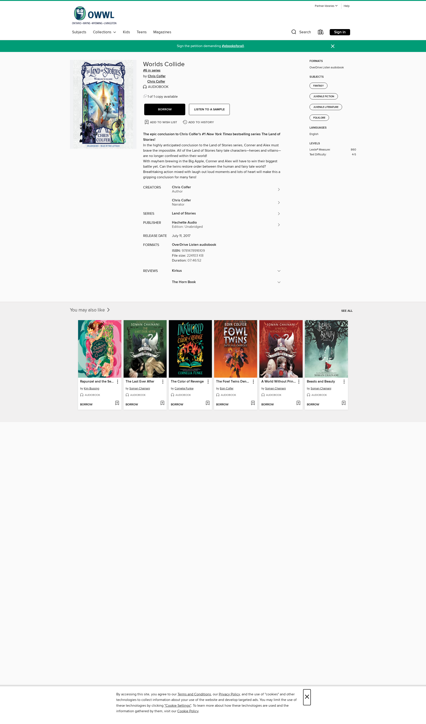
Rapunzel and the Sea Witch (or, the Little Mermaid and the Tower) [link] (97, 382)
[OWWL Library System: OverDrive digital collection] (94, 15)
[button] (326, 6)
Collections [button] (103, 32)
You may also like (88, 310)
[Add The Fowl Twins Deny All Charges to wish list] (253, 403)
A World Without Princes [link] (278, 382)
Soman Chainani (139, 388)
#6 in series (151, 71)
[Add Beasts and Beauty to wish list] (343, 403)
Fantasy (318, 85)
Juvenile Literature (325, 107)
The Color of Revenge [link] (187, 382)
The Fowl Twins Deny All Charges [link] (233, 382)
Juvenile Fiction (323, 96)
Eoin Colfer (226, 388)
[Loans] (320, 33)
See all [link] (347, 311)
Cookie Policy (187, 711)
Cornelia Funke (184, 388)
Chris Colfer (157, 76)
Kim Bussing (91, 388)
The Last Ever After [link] (140, 382)
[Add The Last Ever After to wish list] (162, 403)
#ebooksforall (233, 46)
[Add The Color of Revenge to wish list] (207, 403)
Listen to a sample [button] (209, 109)
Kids (126, 32)
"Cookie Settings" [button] (177, 705)
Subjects (79, 32)
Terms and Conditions (194, 694)
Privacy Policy (229, 694)
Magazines (162, 32)
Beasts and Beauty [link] (321, 382)
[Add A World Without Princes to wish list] (298, 403)
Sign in (340, 32)
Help (346, 6)
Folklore (319, 117)
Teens (142, 32)
